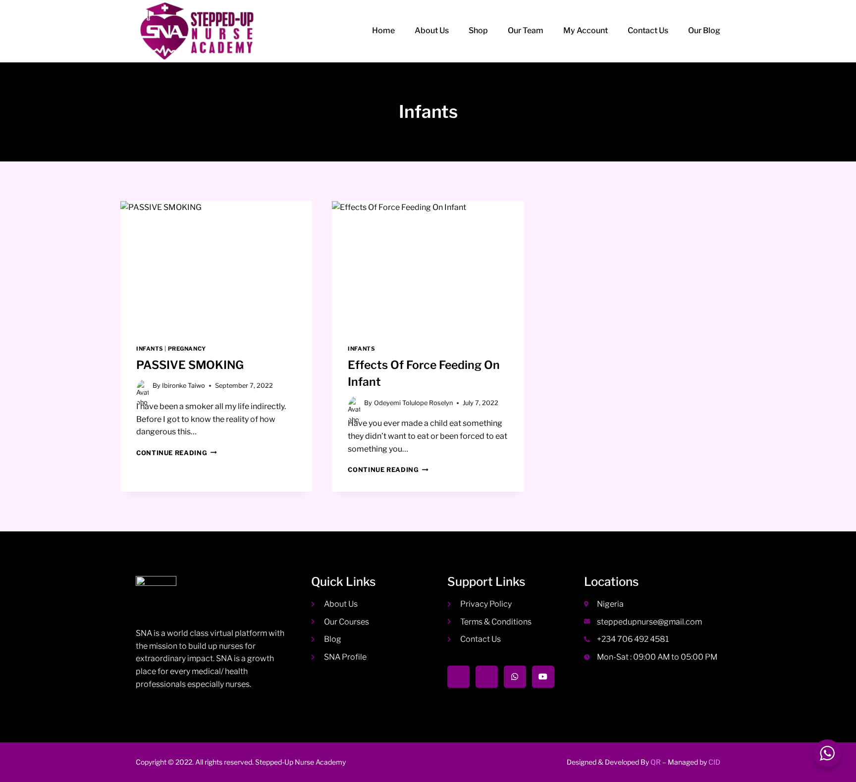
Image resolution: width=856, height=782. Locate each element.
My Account (585, 30)
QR (655, 762)
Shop (478, 30)
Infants (149, 348)
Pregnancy (187, 348)
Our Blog (704, 30)
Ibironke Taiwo (183, 385)
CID (714, 762)
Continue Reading (176, 453)
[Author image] (142, 386)
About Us (432, 30)
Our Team (525, 30)
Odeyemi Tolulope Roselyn (413, 403)
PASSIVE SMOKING (190, 365)
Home (383, 30)
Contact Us (648, 30)
